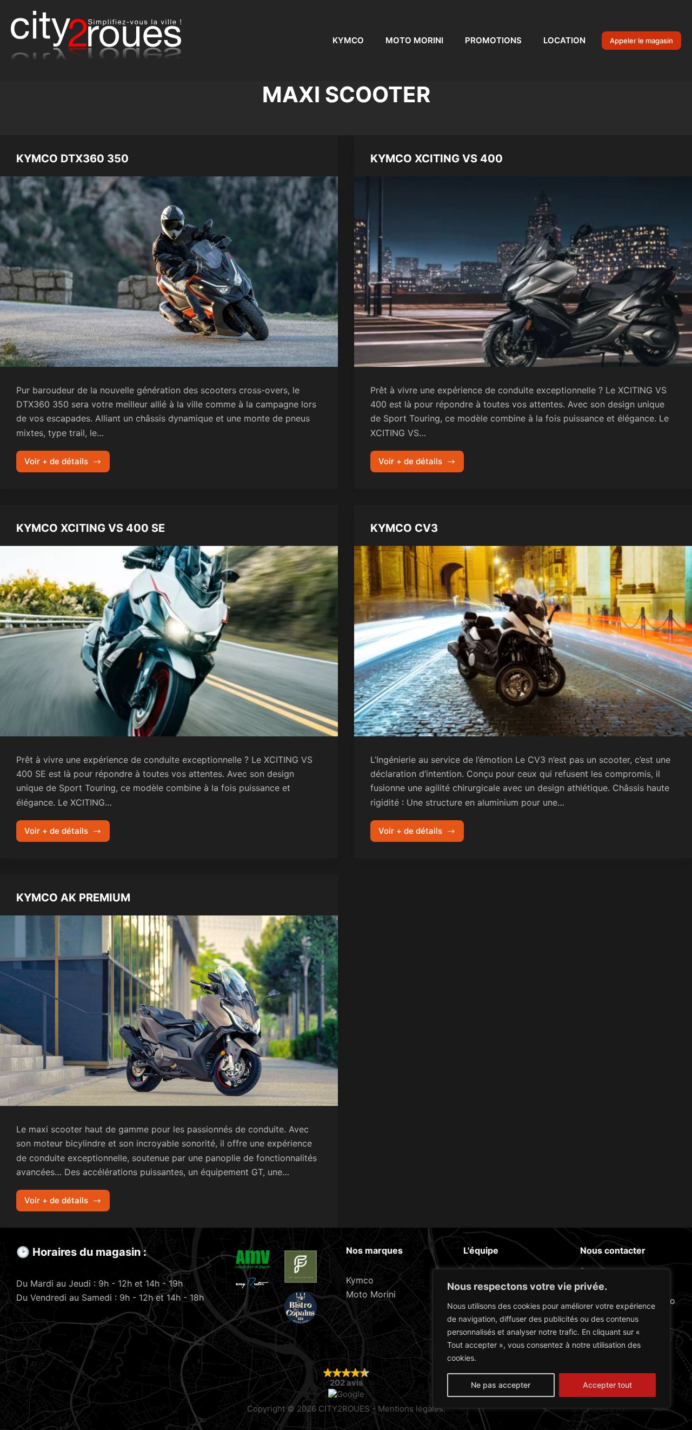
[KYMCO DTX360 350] (169, 271)
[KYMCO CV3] (523, 641)
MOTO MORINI (414, 40)
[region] (551, 1338)
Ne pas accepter (500, 1384)
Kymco (360, 1280)
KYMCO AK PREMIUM (73, 897)
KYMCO (348, 40)
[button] (346, 1383)
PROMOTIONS (493, 40)
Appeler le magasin (641, 40)
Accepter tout (607, 1384)
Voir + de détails (60, 464)
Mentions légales (410, 1408)
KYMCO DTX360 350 (72, 158)
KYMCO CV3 (404, 528)
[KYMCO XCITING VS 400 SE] (169, 641)
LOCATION (564, 40)
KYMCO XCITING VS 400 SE (90, 528)
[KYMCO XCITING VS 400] (523, 271)
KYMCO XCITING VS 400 (436, 158)
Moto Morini (371, 1294)
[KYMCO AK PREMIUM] (169, 1010)
